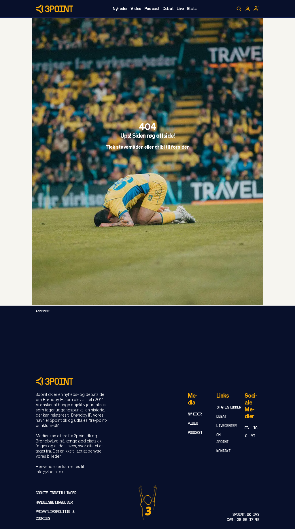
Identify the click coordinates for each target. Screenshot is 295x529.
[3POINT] (147, 381)
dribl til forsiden (172, 147)
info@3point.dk (49, 472)
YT (253, 436)
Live (180, 9)
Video (136, 9)
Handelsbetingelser (54, 503)
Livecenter (226, 426)
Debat (168, 9)
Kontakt (223, 451)
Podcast (152, 9)
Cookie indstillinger (56, 493)
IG (255, 428)
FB (247, 428)
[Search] (239, 8)
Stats (191, 9)
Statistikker (228, 407)
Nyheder (120, 9)
